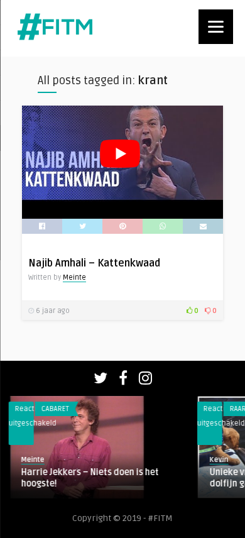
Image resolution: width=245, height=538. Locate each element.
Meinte (74, 277)
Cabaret (46, 409)
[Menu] (216, 26)
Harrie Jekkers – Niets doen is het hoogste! (81, 478)
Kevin (210, 460)
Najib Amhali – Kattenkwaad (94, 263)
